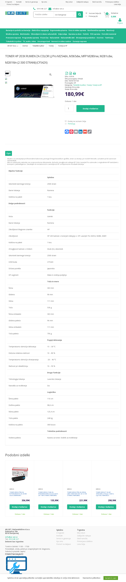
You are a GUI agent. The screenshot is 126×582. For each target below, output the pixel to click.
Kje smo (44, 2)
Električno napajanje (40, 30)
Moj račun (69, 2)
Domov (25, 46)
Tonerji (89, 85)
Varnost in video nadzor (61, 41)
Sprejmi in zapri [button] (111, 578)
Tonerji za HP (97, 85)
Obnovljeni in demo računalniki (44, 34)
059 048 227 (14, 539)
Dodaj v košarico (90, 108)
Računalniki (54, 38)
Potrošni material (109, 34)
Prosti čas (44, 38)
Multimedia (25, 34)
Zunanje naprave (80, 41)
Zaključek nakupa (82, 2)
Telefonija (109, 38)
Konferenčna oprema (96, 30)
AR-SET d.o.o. (12, 46)
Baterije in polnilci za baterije (18, 30)
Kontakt (19, 2)
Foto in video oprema (77, 30)
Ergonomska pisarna (58, 30)
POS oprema (95, 34)
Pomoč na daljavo (13, 4)
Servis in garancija (31, 2)
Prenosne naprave (13, 38)
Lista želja (117, 4)
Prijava (120, 23)
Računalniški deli (68, 38)
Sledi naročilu (97, 2)
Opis (8, 153)
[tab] (8, 153)
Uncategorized (43, 41)
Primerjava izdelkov (112, 2)
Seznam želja (94, 13)
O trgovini (8, 2)
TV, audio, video (29, 41)
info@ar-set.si (11, 537)
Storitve (100, 38)
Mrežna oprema (12, 34)
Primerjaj (92, 16)
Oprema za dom (74, 34)
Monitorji (110, 30)
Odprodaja (62, 34)
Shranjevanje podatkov (85, 38)
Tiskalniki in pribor (14, 41)
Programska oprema (30, 38)
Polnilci (86, 34)
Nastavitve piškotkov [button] (91, 578)
